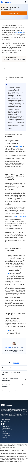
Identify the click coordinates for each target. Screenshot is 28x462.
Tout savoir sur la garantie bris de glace (11, 373)
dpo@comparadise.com (6, 416)
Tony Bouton (8, 347)
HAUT (25, 455)
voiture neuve (18, 146)
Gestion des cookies (5, 421)
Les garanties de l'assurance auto (11, 367)
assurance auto (19, 32)
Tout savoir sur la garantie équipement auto (9, 391)
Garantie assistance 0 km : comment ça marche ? (12, 385)
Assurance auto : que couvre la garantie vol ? (10, 379)
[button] (14, 13)
